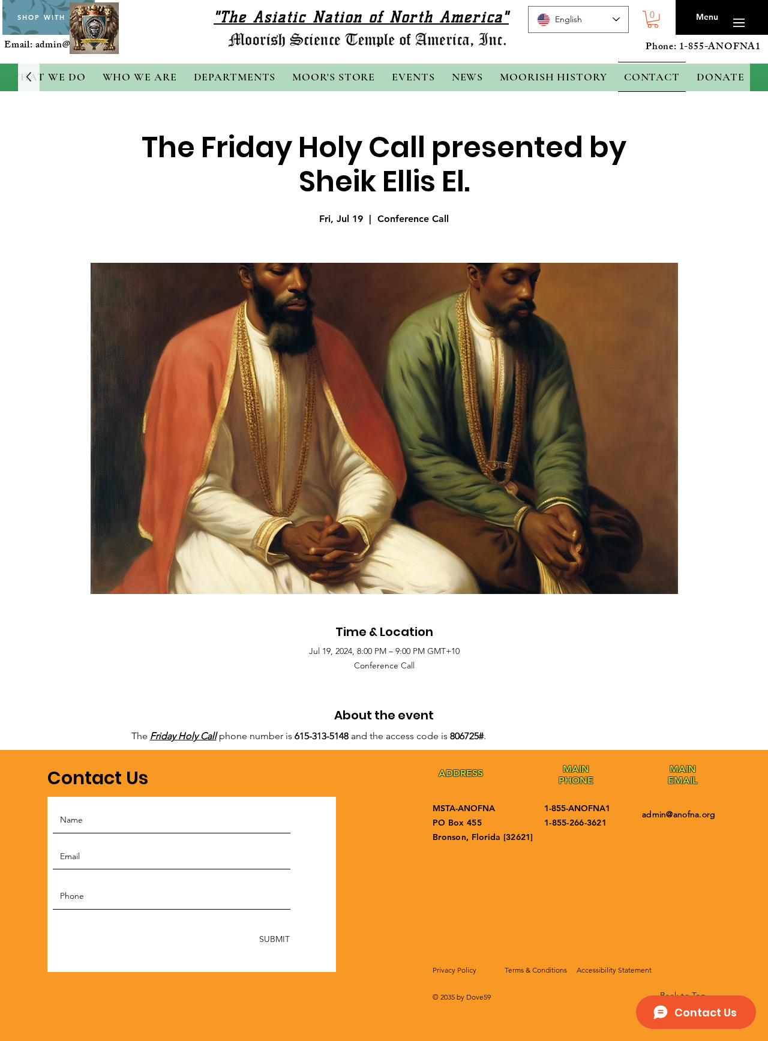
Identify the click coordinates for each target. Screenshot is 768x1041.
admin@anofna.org (678, 814)
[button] (653, 19)
